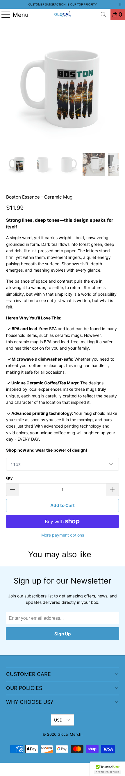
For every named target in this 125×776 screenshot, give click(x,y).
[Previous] (10, 88)
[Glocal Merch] (62, 14)
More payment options (62, 535)
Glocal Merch (69, 734)
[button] (107, 769)
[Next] (114, 88)
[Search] (103, 14)
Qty (9, 478)
